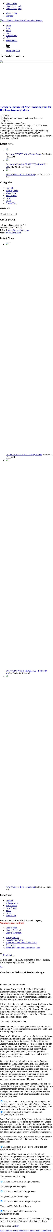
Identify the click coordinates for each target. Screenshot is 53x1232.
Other (8, 200)
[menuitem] (29, 13)
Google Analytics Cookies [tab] (11, 1114)
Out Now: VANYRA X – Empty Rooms (24, 154)
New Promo (11, 195)
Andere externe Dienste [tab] (10, 1149)
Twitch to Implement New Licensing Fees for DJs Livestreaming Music (25, 108)
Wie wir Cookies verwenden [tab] (12, 984)
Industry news (12, 190)
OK (1, 967)
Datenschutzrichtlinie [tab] (9, 1214)
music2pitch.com (13, 232)
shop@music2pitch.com (18, 230)
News (8, 198)
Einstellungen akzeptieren (11, 1230)
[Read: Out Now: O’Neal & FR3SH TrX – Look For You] (8, 160)
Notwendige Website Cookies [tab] (13, 1021)
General (9, 188)
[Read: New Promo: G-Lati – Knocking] (8, 170)
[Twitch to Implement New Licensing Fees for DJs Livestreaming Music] (26, 62)
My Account (11, 13)
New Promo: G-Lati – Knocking (20, 174)
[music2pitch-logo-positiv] (21, 20)
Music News (11, 193)
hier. (17, 1226)
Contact (9, 16)
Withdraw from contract (12, 923)
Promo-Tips (11, 203)
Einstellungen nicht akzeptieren (37, 1230)
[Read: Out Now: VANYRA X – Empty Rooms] (8, 150)
